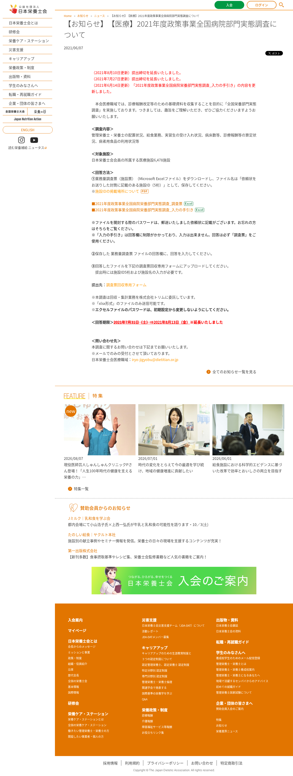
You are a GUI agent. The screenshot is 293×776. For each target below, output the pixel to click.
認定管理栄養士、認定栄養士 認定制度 (165, 665)
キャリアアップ (21, 58)
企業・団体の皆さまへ (27, 103)
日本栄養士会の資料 (228, 631)
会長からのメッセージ (81, 647)
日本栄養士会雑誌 (227, 625)
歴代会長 (73, 675)
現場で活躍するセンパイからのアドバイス (242, 681)
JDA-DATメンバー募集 (155, 637)
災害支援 (16, 49)
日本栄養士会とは (23, 22)
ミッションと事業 (79, 652)
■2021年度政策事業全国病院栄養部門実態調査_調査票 (137, 203)
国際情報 (73, 692)
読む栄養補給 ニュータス (26, 147)
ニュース (99, 16)
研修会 (14, 31)
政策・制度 (75, 658)
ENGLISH (27, 130)
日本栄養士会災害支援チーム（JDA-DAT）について (173, 625)
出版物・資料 (20, 76)
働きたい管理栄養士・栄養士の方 (88, 731)
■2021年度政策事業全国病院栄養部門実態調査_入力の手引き (142, 209)
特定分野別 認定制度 (154, 670)
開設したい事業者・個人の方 (86, 736)
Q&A (144, 699)
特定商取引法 (231, 763)
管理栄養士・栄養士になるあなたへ (238, 675)
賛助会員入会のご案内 (230, 709)
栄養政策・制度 (21, 67)
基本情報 (73, 687)
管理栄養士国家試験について (234, 692)
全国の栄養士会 (77, 681)
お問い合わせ (202, 763)
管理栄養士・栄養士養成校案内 (235, 670)
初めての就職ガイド (228, 687)
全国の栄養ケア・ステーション (87, 725)
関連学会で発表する (154, 688)
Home (68, 16)
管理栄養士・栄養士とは (231, 664)
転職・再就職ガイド (25, 94)
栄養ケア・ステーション (29, 40)
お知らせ (82, 16)
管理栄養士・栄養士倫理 (157, 682)
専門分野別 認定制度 (154, 676)
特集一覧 (81, 488)
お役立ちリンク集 (153, 733)
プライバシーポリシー (165, 763)
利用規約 (132, 763)
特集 (219, 720)
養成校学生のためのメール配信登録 (238, 658)
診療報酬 (147, 715)
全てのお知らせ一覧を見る (234, 371)
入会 (229, 5)
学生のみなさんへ (23, 85)
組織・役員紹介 (77, 664)
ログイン (261, 5)
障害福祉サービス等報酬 (157, 727)
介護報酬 (147, 721)
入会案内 (75, 620)
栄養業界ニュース (227, 731)
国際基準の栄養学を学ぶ (157, 693)
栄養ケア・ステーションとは (86, 719)
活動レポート (150, 631)
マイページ (77, 630)
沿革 (70, 670)
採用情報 (110, 763)
